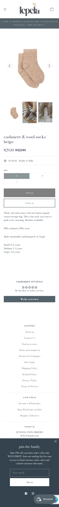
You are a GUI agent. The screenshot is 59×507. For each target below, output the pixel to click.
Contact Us (29, 338)
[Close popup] (55, 441)
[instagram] (33, 493)
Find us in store (29, 344)
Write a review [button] (29, 299)
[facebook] (26, 493)
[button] (14, 112)
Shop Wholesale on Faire (29, 409)
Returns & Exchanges (29, 356)
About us (29, 332)
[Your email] (29, 473)
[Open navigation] (7, 9)
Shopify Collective (29, 415)
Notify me (29, 203)
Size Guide (29, 362)
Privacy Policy (29, 380)
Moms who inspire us (29, 350)
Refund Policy (29, 374)
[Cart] (51, 9)
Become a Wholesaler (29, 403)
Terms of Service (29, 386)
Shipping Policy (29, 368)
